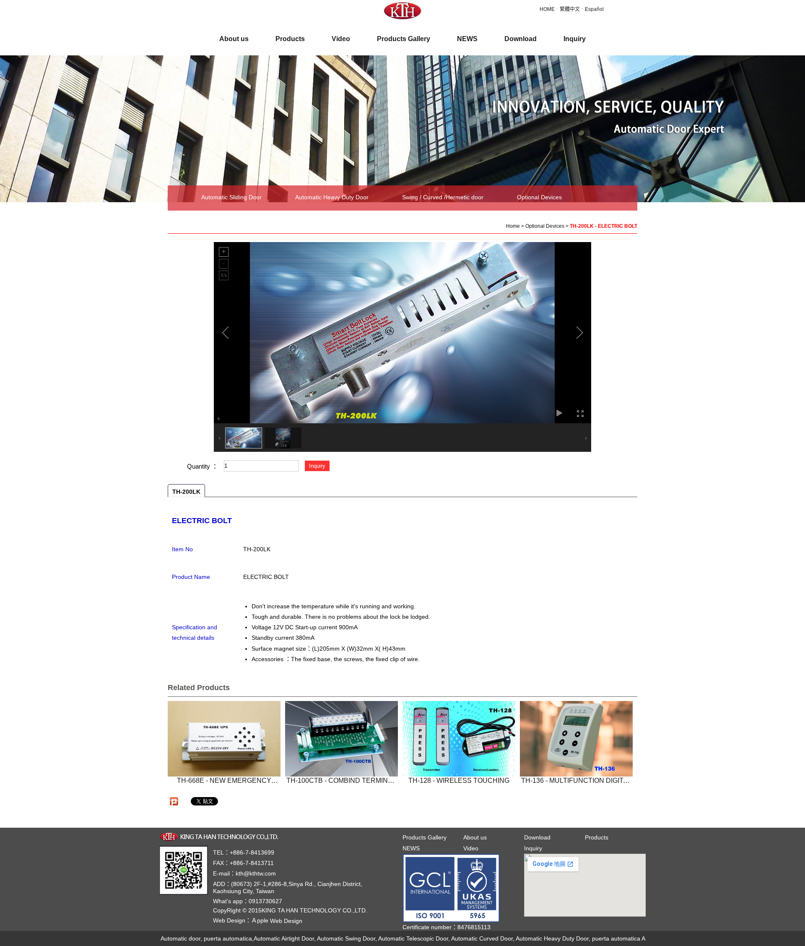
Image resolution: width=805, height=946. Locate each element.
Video (470, 848)
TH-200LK (186, 491)
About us (475, 837)
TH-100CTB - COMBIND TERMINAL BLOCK (341, 784)
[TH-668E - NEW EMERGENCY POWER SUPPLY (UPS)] (224, 739)
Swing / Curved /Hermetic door (442, 197)
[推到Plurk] (174, 801)
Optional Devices (539, 197)
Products (596, 837)
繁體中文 (570, 9)
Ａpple (276, 920)
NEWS (411, 848)
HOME (547, 9)
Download (537, 837)
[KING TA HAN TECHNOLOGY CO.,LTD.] (220, 836)
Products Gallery (424, 837)
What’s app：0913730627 (247, 901)
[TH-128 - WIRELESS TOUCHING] (458, 739)
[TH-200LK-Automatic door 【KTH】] (403, 10)
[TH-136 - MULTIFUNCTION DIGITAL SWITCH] (576, 739)
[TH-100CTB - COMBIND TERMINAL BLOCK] (341, 739)
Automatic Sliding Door (231, 197)
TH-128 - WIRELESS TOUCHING (458, 780)
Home (513, 226)
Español (594, 9)
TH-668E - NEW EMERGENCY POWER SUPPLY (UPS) (224, 784)
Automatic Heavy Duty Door (332, 197)
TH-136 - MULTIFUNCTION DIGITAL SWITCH (576, 784)
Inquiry (533, 848)
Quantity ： (202, 466)
